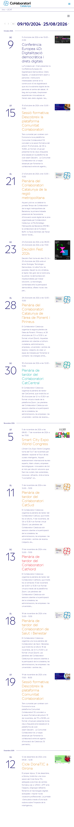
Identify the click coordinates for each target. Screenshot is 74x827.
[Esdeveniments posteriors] (8, 24)
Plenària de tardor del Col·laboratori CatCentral (32, 376)
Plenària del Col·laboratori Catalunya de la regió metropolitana (34, 189)
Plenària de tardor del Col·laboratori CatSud (32, 498)
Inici (3, 9)
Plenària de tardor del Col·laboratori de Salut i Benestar (35, 626)
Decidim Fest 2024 (32, 251)
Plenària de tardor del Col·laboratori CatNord (32, 562)
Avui (13, 23)
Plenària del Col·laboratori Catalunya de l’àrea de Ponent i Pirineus (36, 313)
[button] (69, 4)
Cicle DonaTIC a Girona (35, 766)
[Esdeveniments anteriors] (5, 24)
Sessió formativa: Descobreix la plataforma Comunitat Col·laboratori (35, 121)
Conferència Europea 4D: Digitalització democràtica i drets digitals (33, 52)
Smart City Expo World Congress (35, 441)
